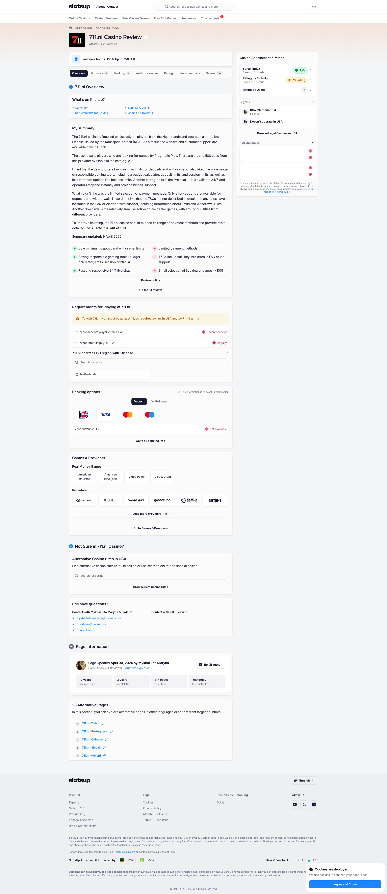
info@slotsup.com (125, 851)
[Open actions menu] (146, 37)
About (100, 6)
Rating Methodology (82, 825)
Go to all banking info (150, 440)
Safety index (251, 68)
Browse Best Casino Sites (150, 587)
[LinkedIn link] (314, 804)
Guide (220, 802)
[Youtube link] (295, 804)
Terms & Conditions (155, 820)
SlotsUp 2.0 (76, 808)
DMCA (150, 860)
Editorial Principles (81, 820)
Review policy (150, 280)
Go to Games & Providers (150, 528)
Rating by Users (254, 89)
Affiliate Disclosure (155, 814)
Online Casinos (83, 27)
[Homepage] (79, 6)
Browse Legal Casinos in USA (277, 133)
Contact (112, 6)
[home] (70, 27)
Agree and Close (345, 884)
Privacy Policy (152, 808)
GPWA (129, 860)
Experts (74, 802)
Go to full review (150, 290)
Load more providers (150, 513)
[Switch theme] (314, 7)
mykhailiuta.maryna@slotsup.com (99, 618)
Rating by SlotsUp (255, 78)
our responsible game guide (289, 190)
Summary (81, 107)
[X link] (304, 804)
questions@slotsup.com (92, 624)
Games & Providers (140, 112)
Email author (213, 664)
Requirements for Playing (91, 112)
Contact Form (85, 630)
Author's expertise (137, 668)
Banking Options (139, 107)
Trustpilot (304, 860)
